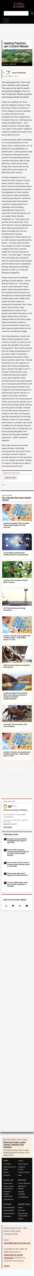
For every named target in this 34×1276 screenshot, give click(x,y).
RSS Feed (21, 1210)
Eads (20, 1175)
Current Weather (24, 1183)
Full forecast (7, 827)
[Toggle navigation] (6, 20)
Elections (6, 1175)
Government (8, 1183)
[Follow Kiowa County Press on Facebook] (13, 905)
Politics (6, 1172)
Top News (7, 1164)
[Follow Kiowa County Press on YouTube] (26, 905)
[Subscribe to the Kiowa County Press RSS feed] (19, 905)
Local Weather (23, 1197)
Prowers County (23, 1172)
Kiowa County (23, 1164)
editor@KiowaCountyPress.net (17, 1243)
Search (20, 1207)
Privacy (20, 1219)
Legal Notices (8, 1199)
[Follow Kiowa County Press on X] (6, 905)
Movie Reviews (8, 1210)
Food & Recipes (9, 1207)
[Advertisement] (17, 986)
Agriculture (10, 478)
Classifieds (7, 1216)
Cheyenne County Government (8, 1193)
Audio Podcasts (9, 1213)
